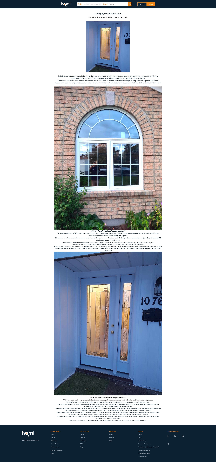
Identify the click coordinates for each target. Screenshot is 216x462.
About (140, 434)
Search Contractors (57, 450)
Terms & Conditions (144, 444)
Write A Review (55, 447)
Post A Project (55, 444)
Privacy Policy (142, 456)
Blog (139, 437)
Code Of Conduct (144, 453)
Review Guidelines (144, 450)
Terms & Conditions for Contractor (149, 447)
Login (52, 434)
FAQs (52, 453)
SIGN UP (142, 4)
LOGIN (151, 4)
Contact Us (142, 440)
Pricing (82, 444)
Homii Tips (54, 440)
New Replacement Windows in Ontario (108, 18)
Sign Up (53, 437)
